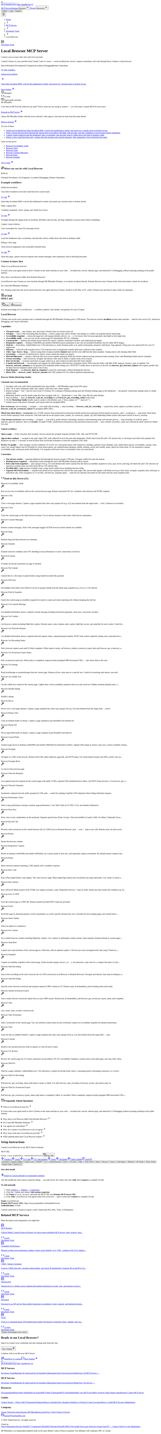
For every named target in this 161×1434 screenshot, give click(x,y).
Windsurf (131, 1162)
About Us (5, 1412)
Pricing (33, 8)
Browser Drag (11, 155)
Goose (53, 1159)
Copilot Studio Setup (112, 1393)
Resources (41, 8)
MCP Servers (6, 8)
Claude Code (29, 1162)
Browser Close (12, 150)
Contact (17, 1412)
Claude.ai (8, 1159)
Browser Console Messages (17, 153)
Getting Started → (8, 1402)
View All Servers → (87, 1383)
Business (22, 8)
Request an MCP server (10, 112)
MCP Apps (64, 1393)
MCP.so (80, 1426)
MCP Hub (46, 1393)
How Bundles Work (66, 1402)
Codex (80, 1162)
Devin (98, 1162)
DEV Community (33, 1426)
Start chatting (6, 89)
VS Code (26, 1159)
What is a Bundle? (50, 1402)
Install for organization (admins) (32, 1176)
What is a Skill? (107, 1402)
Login (11, 11)
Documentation (7, 1393)
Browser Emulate (13, 157)
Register (18, 11)
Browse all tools (7, 122)
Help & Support (35, 1393)
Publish (4, 11)
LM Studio (63, 1159)
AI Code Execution (93, 1402)
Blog (15, 1393)
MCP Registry (52, 1426)
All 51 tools (5, 163)
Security (41, 1412)
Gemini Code (6, 1164)
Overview (5, 1162)
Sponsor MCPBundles (29, 1412)
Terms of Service (63, 1412)
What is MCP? (21, 1402)
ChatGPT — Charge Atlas (112, 1426)
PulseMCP (62, 1426)
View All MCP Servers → (89, 1373)
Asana (99, 1426)
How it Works (79, 1402)
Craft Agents (121, 1162)
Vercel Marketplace (8, 1426)
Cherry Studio (76, 1159)
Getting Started (23, 1393)
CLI (46, 1162)
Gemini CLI (17, 1164)
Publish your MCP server (83, 1393)
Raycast (105, 1162)
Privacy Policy (51, 1412)
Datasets (56, 1393)
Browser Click (12, 148)
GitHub (44, 1426)
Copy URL (50, 1156)
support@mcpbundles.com (14, 1416)
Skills (71, 1393)
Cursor (17, 1159)
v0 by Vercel (89, 1162)
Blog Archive (98, 1393)
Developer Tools (12, 31)
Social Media (73, 1373)
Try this (4, 197)
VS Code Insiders (40, 1159)
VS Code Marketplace (131, 1426)
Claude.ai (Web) (16, 1162)
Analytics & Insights (37, 1373)
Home (8, 19)
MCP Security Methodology (124, 1402)
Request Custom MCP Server (132, 1393)
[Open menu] (3, 14)
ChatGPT (88, 1159)
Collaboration (50, 1373)
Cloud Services (62, 1373)
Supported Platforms (35, 1402)
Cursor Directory (90, 1426)
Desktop (15, 8)
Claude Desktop (55, 1162)
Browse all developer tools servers (14, 1332)
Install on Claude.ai (11, 1176)
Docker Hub (21, 1426)
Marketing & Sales (21, 1373)
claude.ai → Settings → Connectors (25, 1190)
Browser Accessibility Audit (17, 146)
